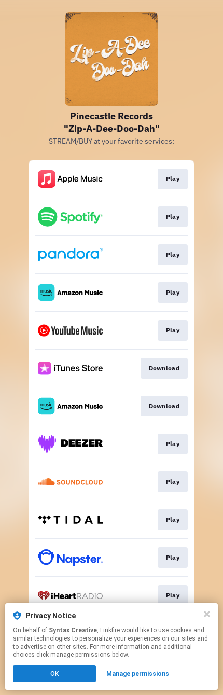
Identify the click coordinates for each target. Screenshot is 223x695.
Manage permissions (137, 673)
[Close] (207, 614)
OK (54, 673)
